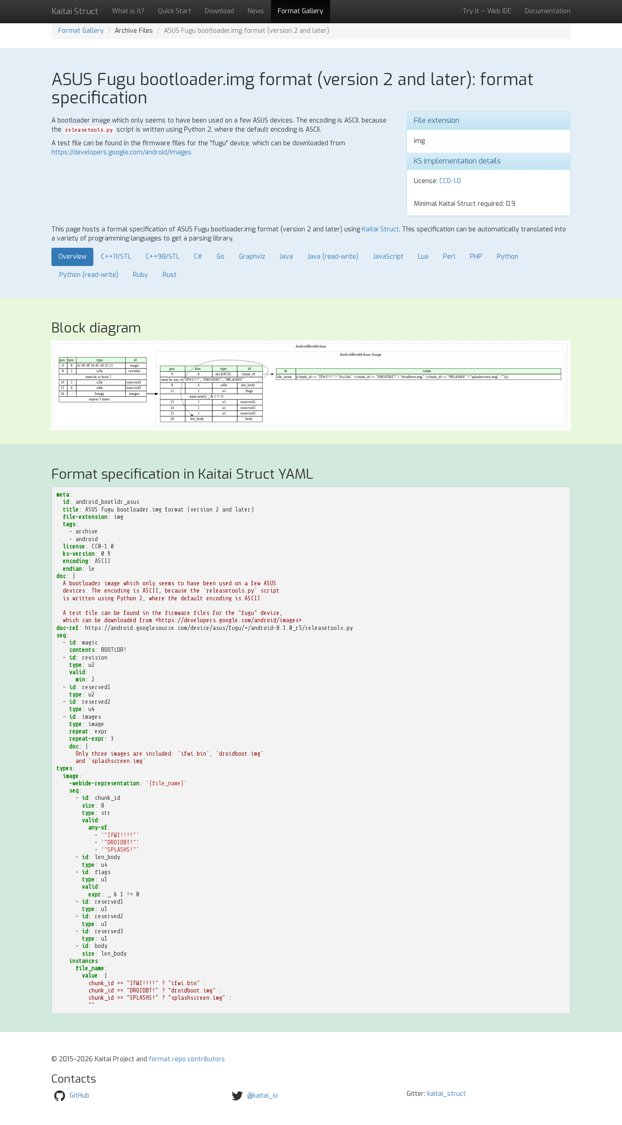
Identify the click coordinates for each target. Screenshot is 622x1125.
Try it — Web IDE (487, 11)
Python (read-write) (88, 275)
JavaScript (388, 256)
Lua (423, 256)
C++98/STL (162, 256)
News (256, 11)
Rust (170, 275)
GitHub (79, 1095)
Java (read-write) (332, 256)
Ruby (140, 275)
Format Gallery (300, 11)
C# (198, 256)
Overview (72, 256)
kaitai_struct (446, 1093)
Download (219, 11)
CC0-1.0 (450, 181)
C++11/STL (116, 256)
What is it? (128, 11)
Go (220, 256)
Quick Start (174, 11)
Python (507, 256)
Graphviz (252, 256)
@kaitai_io (262, 1095)
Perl (449, 256)
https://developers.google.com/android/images (121, 152)
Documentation (548, 11)
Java (286, 256)
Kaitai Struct (380, 229)
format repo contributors (187, 1059)
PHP (476, 256)
